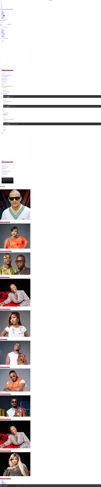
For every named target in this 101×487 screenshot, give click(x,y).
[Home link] (6, 9)
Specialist (3, 160)
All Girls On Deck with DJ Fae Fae (5, 478)
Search (9, 24)
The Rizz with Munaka (3, 339)
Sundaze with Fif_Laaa (4, 81)
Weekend (1, 307)
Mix (0, 477)
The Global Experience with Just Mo (7, 70)
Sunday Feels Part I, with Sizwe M (5, 419)
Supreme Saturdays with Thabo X (5, 394)
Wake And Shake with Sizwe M (5, 367)
